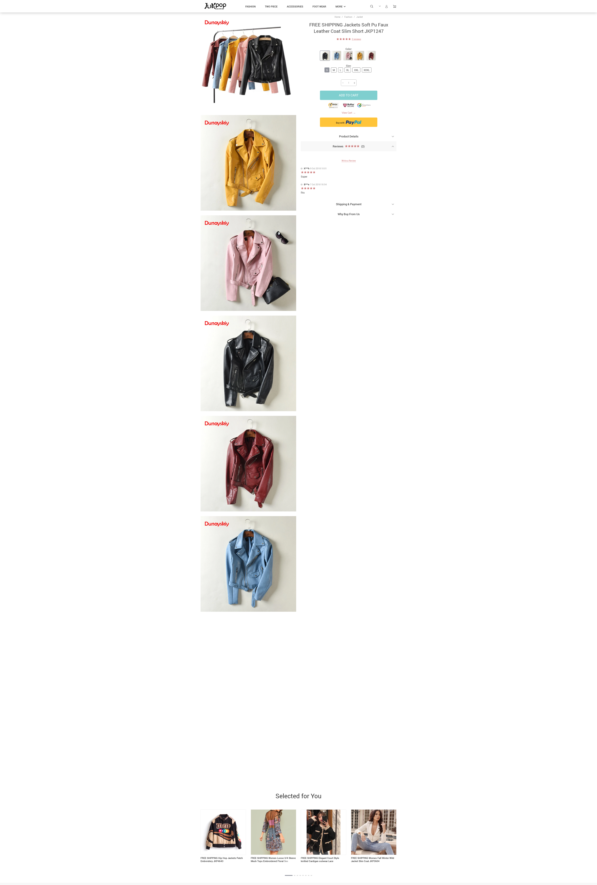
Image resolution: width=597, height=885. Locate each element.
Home (337, 17)
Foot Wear (319, 6)
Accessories (295, 6)
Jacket (359, 16)
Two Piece (271, 6)
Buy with (340, 122)
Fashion (250, 6)
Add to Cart (349, 95)
